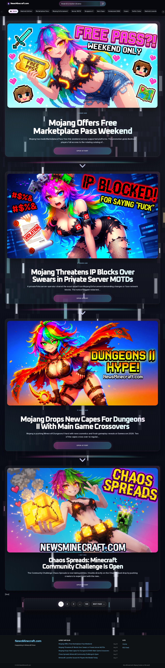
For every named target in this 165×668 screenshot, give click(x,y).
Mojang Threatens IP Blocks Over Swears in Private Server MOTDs (82, 276)
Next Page (99, 604)
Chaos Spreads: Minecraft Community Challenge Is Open (82, 563)
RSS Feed (125, 647)
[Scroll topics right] (163, 11)
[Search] (102, 4)
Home (124, 644)
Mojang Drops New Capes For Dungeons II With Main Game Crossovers (82, 423)
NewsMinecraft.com (20, 4)
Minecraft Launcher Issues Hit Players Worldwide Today (78, 658)
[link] (82, 96)
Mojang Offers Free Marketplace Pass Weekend (82, 127)
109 (86, 604)
